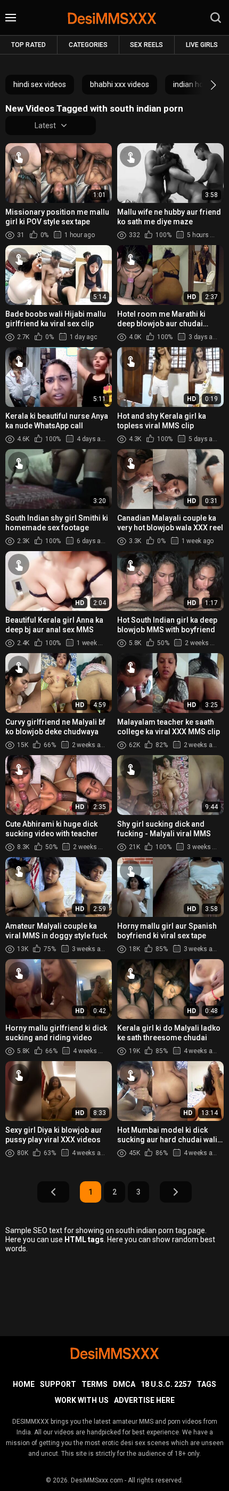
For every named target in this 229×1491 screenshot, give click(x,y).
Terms (94, 1384)
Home (24, 1384)
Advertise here (144, 1400)
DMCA (124, 1384)
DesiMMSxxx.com (97, 1480)
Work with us (82, 1400)
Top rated (28, 45)
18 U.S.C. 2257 (166, 1384)
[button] (204, 85)
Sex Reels (146, 45)
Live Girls (202, 45)
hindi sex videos (39, 84)
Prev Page (53, 1192)
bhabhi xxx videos (119, 84)
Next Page (176, 1192)
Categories (88, 45)
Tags (206, 1384)
